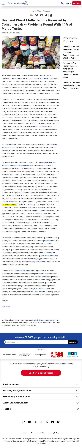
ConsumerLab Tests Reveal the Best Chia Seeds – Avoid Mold (71, 85)
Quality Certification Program (36, 214)
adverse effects (45, 123)
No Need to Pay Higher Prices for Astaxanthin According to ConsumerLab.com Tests (71, 70)
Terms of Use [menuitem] (28, 433)
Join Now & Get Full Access (41, 373)
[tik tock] (24, 422)
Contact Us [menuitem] (41, 433)
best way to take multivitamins (39, 262)
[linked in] (52, 422)
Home (34, 11)
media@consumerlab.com (44, 320)
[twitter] (47, 422)
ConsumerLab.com (22, 271)
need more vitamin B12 (49, 256)
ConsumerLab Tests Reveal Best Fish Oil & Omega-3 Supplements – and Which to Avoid (71, 52)
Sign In (68, 3)
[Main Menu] (3, 3)
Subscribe (72, 342)
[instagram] (35, 422)
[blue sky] (58, 422)
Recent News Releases (70, 40)
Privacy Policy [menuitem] (53, 433)
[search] (63, 3)
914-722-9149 (34, 323)
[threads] (41, 422)
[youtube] (29, 422)
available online (42, 277)
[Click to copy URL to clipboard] (46, 15)
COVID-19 (5, 90)
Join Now (76, 3)
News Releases (44, 11)
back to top (6, 307)
